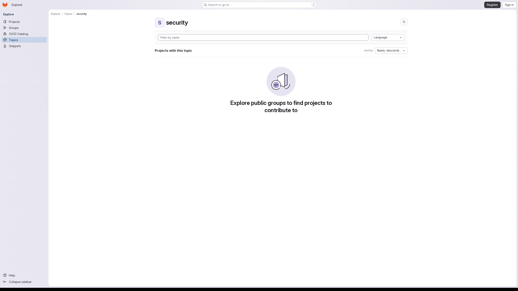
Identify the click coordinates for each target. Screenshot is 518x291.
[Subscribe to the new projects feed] (404, 22)
